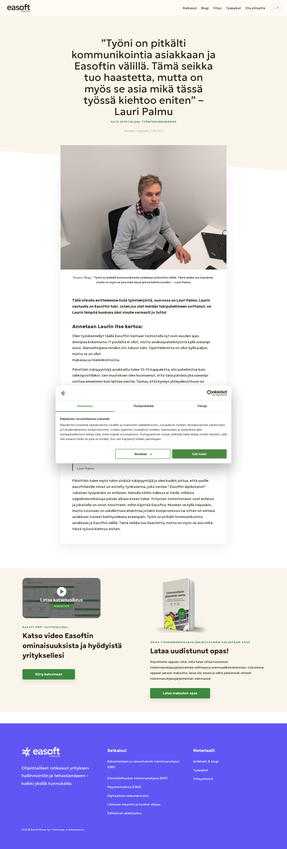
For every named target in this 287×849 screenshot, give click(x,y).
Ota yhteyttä (255, 8)
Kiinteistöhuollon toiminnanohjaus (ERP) (137, 778)
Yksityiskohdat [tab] (143, 406)
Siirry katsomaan (48, 674)
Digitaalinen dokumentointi (128, 796)
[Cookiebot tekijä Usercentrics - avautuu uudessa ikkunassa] (210, 393)
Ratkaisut (190, 8)
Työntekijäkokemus (159, 121)
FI (278, 8)
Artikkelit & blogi (206, 761)
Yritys (217, 8)
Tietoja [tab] (202, 406)
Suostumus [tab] (85, 406)
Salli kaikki (199, 453)
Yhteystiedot (203, 779)
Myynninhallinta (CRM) (124, 787)
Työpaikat (233, 8)
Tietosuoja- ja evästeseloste (68, 829)
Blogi (205, 8)
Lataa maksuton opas (180, 693)
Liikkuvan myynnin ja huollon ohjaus (133, 804)
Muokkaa (141, 453)
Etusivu (77, 277)
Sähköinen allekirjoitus (124, 813)
